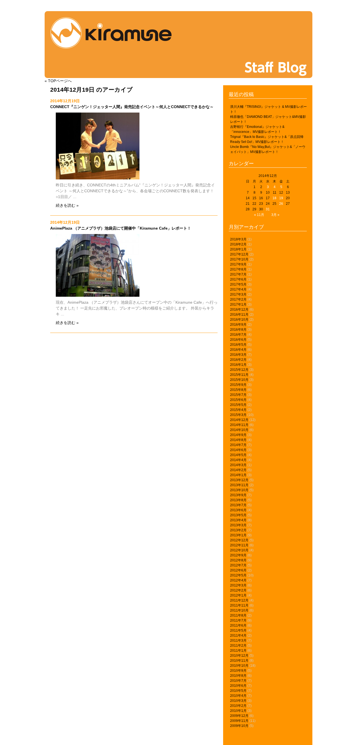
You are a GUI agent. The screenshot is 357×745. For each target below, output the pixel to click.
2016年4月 (238, 350)
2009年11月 (239, 721)
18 (274, 198)
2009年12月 (239, 716)
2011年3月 (238, 640)
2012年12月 (239, 540)
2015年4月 (238, 410)
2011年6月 (238, 625)
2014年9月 (238, 435)
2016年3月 (238, 355)
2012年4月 (238, 580)
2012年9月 (238, 555)
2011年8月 (238, 615)
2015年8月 (238, 390)
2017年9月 (238, 264)
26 (281, 204)
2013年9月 (238, 495)
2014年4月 (238, 460)
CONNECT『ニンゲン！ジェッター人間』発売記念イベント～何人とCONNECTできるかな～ (132, 106)
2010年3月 (238, 701)
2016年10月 (239, 320)
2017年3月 (238, 294)
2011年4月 (238, 635)
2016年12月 (239, 309)
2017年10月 (239, 259)
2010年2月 (238, 706)
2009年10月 (239, 726)
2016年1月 (238, 365)
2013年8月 (238, 500)
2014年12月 (239, 420)
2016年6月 (238, 340)
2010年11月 (239, 661)
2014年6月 (238, 450)
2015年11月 (239, 375)
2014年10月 (239, 430)
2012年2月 (238, 590)
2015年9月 (238, 385)
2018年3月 (238, 239)
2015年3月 (238, 415)
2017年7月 (238, 274)
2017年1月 (238, 304)
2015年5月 (238, 405)
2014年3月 (238, 465)
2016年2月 (238, 360)
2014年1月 (238, 475)
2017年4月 (238, 289)
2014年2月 (238, 470)
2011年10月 (239, 610)
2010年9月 (238, 671)
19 (281, 198)
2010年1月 (238, 711)
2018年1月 (238, 249)
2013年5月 (238, 515)
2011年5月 (238, 630)
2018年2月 (238, 244)
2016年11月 (239, 314)
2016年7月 (238, 335)
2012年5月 (238, 575)
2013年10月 (239, 490)
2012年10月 (239, 550)
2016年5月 (238, 345)
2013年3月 (238, 525)
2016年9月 (238, 325)
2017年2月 (238, 299)
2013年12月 (239, 480)
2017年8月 (238, 269)
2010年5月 (238, 691)
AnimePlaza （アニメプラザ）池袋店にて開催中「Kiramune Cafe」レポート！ (120, 228)
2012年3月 (238, 585)
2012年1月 (238, 595)
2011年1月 (238, 651)
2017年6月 (238, 279)
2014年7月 (238, 445)
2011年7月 (238, 620)
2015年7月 (238, 395)
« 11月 (259, 215)
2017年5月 (238, 284)
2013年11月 (239, 485)
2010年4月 (238, 696)
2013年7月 (238, 505)
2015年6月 (238, 400)
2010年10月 (239, 666)
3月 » (275, 215)
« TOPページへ (58, 81)
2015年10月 (239, 380)
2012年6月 (238, 570)
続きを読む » (67, 205)
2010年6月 (238, 686)
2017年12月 (239, 254)
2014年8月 (238, 440)
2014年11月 (239, 425)
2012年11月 (239, 545)
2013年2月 (238, 530)
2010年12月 (239, 656)
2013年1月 (238, 535)
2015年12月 (239, 370)
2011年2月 (238, 645)
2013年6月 (238, 510)
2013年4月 (238, 520)
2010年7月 (238, 681)
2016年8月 (238, 330)
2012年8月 (238, 560)
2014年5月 (238, 455)
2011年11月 (239, 605)
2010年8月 (238, 676)
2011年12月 (239, 600)
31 (268, 209)
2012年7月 (238, 565)
